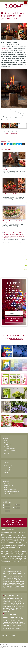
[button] (25, 2)
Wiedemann (4, 48)
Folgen (8, 505)
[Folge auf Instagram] (3, 505)
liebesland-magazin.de (10, 489)
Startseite (5, 644)
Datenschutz (7, 444)
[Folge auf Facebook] (13, 508)
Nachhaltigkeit (8, 469)
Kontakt (6, 440)
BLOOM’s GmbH (8, 465)
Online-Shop (16, 338)
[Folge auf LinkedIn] (3, 511)
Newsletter (7, 446)
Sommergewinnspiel (9, 450)
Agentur (6, 487)
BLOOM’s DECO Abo (9, 493)
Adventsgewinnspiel (9, 448)
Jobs (5, 452)
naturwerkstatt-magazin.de (11, 491)
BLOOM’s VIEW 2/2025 (11, 134)
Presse (6, 472)
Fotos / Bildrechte (9, 454)
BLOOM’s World (8, 486)
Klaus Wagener (8, 467)
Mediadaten (7, 471)
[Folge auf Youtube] (13, 505)
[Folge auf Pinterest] (3, 508)
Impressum (7, 442)
